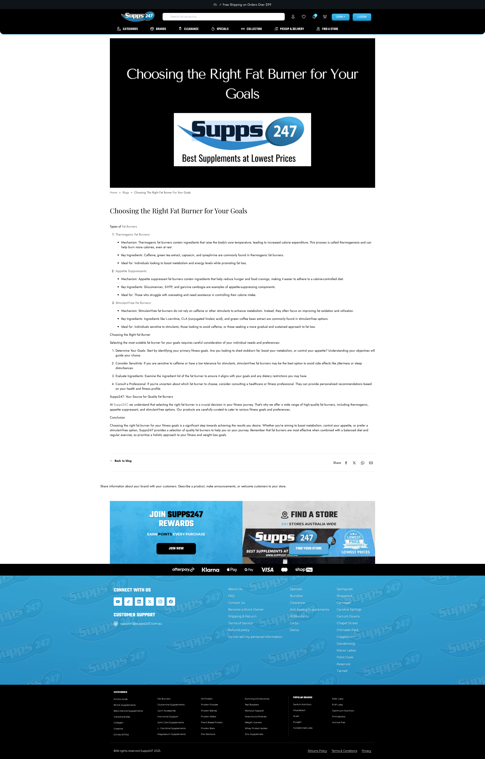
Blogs (126, 192)
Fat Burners (129, 226)
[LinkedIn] (139, 601)
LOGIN (361, 16)
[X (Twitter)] (150, 601)
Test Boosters (252, 704)
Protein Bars (208, 728)
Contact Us (236, 603)
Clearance (297, 603)
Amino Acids (121, 699)
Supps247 (120, 404)
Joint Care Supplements (170, 722)
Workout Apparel (254, 710)
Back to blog (123, 461)
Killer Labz (337, 698)
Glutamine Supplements (171, 704)
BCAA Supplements (125, 704)
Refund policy (239, 630)
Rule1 (296, 716)
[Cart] (325, 16)
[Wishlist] (303, 16)
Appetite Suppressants (131, 271)
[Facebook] (171, 601)
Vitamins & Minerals (255, 716)
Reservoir (344, 664)
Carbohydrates (122, 716)
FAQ (231, 596)
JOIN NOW (176, 548)
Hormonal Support (167, 716)
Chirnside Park (348, 630)
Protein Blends (209, 710)
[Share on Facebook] (346, 463)
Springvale (345, 589)
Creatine (118, 728)
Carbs (294, 623)
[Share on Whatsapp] (362, 463)
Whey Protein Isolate (256, 728)
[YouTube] (118, 601)
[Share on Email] (371, 463)
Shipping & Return (242, 616)
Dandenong (346, 644)
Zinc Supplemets (254, 734)
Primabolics (338, 716)
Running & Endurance (257, 698)
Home (113, 192)
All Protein (207, 698)
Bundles (296, 596)
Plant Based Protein (212, 722)
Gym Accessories (166, 710)
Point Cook (345, 657)
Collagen (118, 722)
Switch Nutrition (302, 704)
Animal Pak (338, 722)
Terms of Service (240, 623)
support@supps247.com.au (141, 623)
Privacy (366, 751)
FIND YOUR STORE (309, 548)
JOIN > (340, 16)
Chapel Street (347, 623)
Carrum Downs (348, 616)
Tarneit (342, 671)
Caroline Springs (349, 609)
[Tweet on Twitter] (354, 463)
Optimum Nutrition (343, 710)
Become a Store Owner (246, 609)
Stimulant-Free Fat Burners (133, 302)
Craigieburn (345, 637)
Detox (294, 630)
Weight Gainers (253, 722)
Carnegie (343, 603)
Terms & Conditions (344, 751)
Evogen (297, 722)
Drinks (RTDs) (121, 734)
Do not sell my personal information (255, 637)
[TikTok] (128, 601)
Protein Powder (209, 704)
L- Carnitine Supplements (171, 728)
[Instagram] (160, 601)
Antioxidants (299, 616)
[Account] (293, 16)
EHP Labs (337, 704)
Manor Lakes (346, 650)
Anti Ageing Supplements (309, 609)
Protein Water (208, 716)
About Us (235, 589)
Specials (296, 589)
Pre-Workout (208, 734)
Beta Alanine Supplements (128, 710)
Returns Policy (317, 751)
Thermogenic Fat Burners (132, 234)
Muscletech (299, 710)
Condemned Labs (302, 727)
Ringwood (344, 596)
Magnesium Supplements (171, 734)
